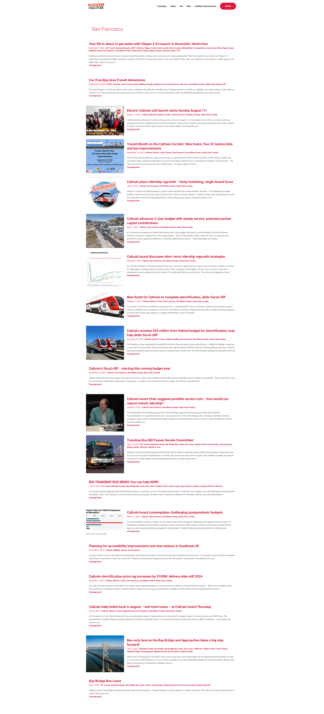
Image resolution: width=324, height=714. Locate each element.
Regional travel (95, 51)
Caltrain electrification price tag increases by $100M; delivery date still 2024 (145, 576)
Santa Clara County (140, 51)
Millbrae (142, 84)
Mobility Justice (120, 550)
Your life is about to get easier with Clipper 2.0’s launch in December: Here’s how (149, 44)
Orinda (150, 84)
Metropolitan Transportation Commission (199, 48)
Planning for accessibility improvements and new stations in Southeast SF (144, 546)
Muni (220, 48)
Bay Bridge (159, 649)
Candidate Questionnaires (205, 6)
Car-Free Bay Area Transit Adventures (117, 80)
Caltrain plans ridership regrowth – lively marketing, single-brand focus (180, 182)
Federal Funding (172, 339)
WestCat (152, 447)
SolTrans (144, 447)
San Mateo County (123, 51)
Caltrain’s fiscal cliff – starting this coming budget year (129, 368)
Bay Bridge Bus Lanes (174, 444)
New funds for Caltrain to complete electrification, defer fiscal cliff (176, 297)
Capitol (197, 444)
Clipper (147, 48)
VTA (178, 51)
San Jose (184, 84)
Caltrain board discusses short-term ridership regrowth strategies (176, 256)
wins (158, 447)
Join (181, 6)
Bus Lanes (189, 444)
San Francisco (109, 51)
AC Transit (110, 48)
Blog (189, 6)
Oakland (130, 651)
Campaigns (162, 6)
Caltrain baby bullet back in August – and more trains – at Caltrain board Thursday (150, 607)
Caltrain (140, 48)
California (198, 649)
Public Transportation (144, 651)
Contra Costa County (160, 48)
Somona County (169, 51)
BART (133, 48)
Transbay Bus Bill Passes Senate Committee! (160, 440)
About (173, 6)
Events (169, 152)
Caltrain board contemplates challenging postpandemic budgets (175, 512)
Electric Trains (159, 152)
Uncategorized (95, 65)
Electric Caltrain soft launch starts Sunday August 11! (167, 110)
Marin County (175, 48)
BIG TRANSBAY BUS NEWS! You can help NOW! (124, 482)
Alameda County (123, 48)
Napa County (228, 48)
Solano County (155, 51)
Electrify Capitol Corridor (160, 115)
